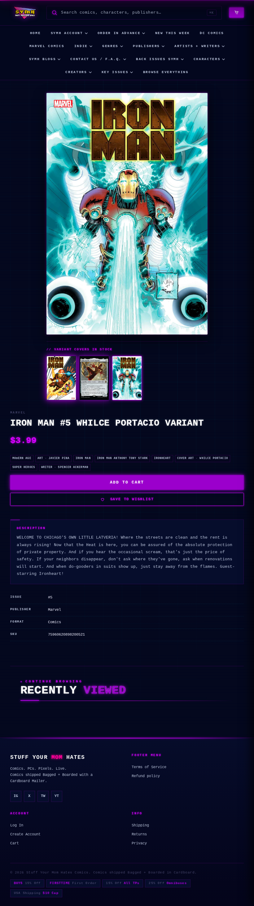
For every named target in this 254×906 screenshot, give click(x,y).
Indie (81, 46)
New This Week (172, 33)
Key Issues (115, 72)
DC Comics (212, 33)
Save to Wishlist (132, 499)
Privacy (139, 843)
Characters (207, 59)
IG (16, 796)
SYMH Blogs (42, 59)
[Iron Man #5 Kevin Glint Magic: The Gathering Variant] (94, 378)
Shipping (140, 825)
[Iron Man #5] (61, 378)
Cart (14, 843)
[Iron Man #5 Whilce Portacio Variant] (127, 378)
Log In (16, 825)
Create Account (25, 834)
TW (43, 796)
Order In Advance (119, 33)
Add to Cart (127, 482)
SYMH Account (67, 33)
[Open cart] (236, 12)
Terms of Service (149, 767)
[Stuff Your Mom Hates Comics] (24, 13)
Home (35, 33)
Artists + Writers (197, 46)
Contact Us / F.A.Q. (95, 59)
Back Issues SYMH (157, 59)
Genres (110, 46)
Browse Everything (166, 72)
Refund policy (146, 776)
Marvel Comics (46, 46)
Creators (76, 72)
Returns (139, 834)
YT (57, 796)
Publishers (146, 46)
